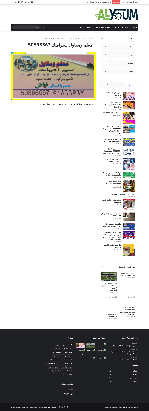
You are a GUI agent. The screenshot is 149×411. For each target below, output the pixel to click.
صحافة (116, 27)
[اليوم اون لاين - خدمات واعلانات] (116, 14)
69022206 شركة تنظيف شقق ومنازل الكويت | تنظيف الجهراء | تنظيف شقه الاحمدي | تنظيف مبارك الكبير (111, 235)
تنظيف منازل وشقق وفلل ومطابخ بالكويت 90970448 (112, 225)
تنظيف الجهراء (68, 348)
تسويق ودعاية (69, 38)
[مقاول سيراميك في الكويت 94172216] (129, 250)
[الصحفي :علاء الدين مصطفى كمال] (80, 352)
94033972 (109, 175)
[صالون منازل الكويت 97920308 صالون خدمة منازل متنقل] (129, 105)
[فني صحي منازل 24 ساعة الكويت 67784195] (129, 164)
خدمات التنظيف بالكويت (54, 359)
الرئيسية (134, 27)
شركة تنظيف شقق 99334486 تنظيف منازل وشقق (113, 183)
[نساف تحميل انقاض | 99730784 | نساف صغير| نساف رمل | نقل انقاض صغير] (129, 152)
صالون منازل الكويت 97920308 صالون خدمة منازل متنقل (113, 104)
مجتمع (89, 27)
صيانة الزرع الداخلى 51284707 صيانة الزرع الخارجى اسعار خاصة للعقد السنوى (109, 286)
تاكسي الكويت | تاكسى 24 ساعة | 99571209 (97, 2)
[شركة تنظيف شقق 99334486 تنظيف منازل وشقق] (129, 186)
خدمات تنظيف (68, 363)
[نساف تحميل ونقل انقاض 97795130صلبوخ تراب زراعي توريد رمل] (101, 345)
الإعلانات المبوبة (80, 38)
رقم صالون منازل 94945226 (111, 113)
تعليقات (105, 85)
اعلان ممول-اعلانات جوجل (126, 194)
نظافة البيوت (68, 374)
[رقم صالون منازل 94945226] (129, 118)
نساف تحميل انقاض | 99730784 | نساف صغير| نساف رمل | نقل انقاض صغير (112, 151)
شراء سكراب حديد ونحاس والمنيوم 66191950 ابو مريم (112, 140)
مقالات (82, 27)
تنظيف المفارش (56, 352)
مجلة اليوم (125, 27)
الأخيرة (118, 85)
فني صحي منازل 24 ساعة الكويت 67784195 (113, 160)
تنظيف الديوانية (57, 348)
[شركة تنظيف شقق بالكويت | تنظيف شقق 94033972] (129, 175)
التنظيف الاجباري (67, 345)
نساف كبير (69, 370)
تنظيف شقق (57, 356)
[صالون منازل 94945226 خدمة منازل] (129, 96)
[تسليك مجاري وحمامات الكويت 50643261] (129, 205)
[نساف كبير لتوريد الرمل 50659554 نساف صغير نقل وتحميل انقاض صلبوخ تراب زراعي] (129, 129)
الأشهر (131, 85)
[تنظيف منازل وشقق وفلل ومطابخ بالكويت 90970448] (129, 226)
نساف (59, 363)
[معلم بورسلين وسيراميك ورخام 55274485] (129, 217)
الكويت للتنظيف (55, 345)
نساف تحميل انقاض (66, 367)
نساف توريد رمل (53, 367)
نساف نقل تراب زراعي (56, 370)
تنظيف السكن (68, 352)
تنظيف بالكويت (67, 356)
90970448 (114, 194)
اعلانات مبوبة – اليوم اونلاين (102, 27)
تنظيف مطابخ (68, 359)
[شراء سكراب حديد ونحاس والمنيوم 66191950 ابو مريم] (129, 142)
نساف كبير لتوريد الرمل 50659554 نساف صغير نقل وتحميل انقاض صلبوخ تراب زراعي (112, 129)
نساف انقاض (51, 363)
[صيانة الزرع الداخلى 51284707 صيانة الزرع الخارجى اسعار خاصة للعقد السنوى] (109, 276)
